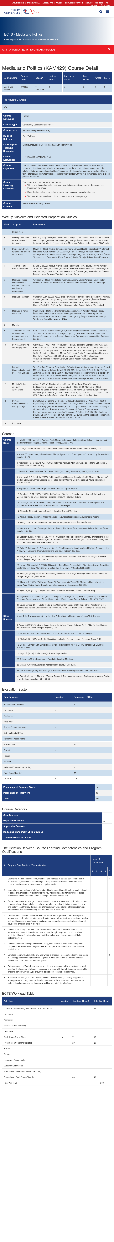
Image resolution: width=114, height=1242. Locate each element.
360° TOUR (90, 3)
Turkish (106, 5)
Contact (105, 3)
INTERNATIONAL (29, 3)
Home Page (9, 39)
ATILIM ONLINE (15, 3)
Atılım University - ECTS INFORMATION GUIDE (37, 39)
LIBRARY (80, 3)
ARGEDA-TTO (42, 3)
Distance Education (67, 3)
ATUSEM (53, 3)
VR (98, 3)
